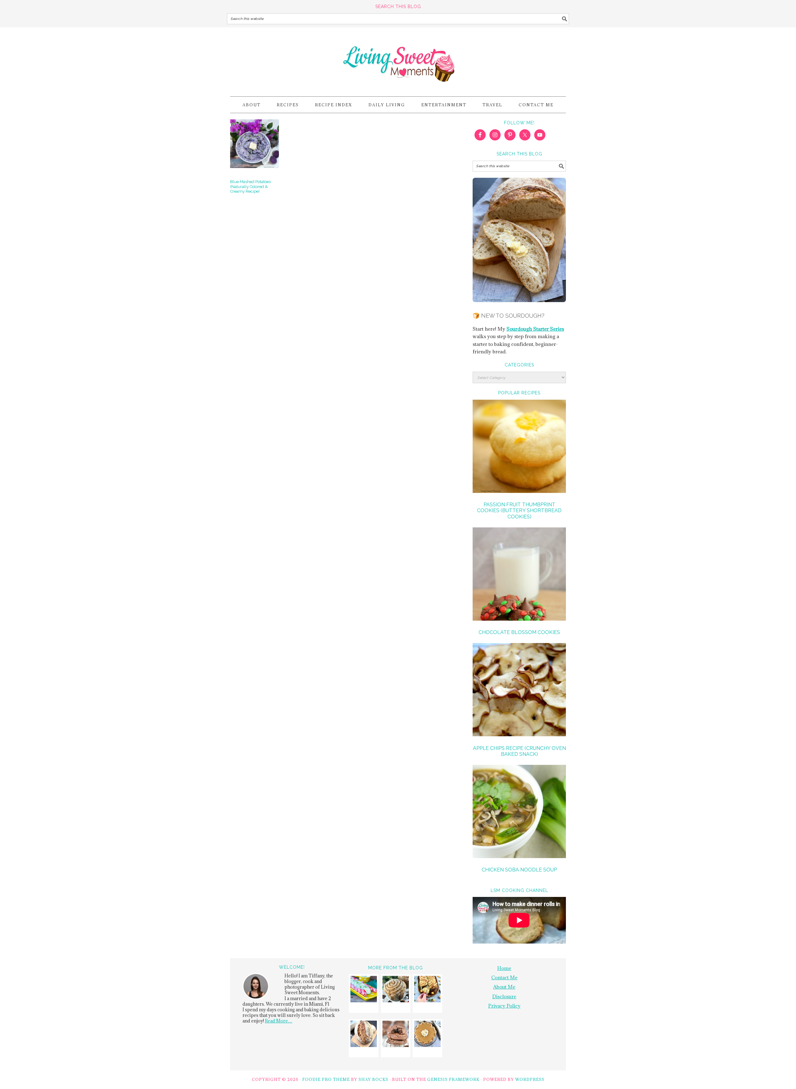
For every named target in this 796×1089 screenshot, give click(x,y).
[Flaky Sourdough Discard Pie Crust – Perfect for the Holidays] (427, 1035)
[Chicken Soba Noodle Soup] (519, 812)
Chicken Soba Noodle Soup (519, 870)
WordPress (529, 1079)
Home (504, 968)
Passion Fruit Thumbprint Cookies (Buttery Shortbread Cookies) (519, 510)
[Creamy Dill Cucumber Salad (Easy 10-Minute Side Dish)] (363, 990)
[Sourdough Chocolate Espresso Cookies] (395, 1035)
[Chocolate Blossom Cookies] (519, 575)
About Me (504, 987)
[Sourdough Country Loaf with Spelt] (363, 1035)
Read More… (278, 1021)
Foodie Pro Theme (326, 1079)
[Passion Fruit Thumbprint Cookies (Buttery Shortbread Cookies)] (519, 447)
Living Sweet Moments (398, 59)
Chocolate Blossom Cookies (519, 632)
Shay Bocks (373, 1079)
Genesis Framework (453, 1079)
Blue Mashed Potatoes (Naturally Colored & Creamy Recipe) (250, 186)
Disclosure (504, 996)
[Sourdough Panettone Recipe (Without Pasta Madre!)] (395, 990)
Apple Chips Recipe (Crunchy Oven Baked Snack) (519, 751)
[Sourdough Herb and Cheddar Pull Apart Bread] (427, 990)
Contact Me (504, 977)
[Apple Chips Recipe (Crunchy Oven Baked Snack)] (519, 690)
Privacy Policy (504, 1006)
